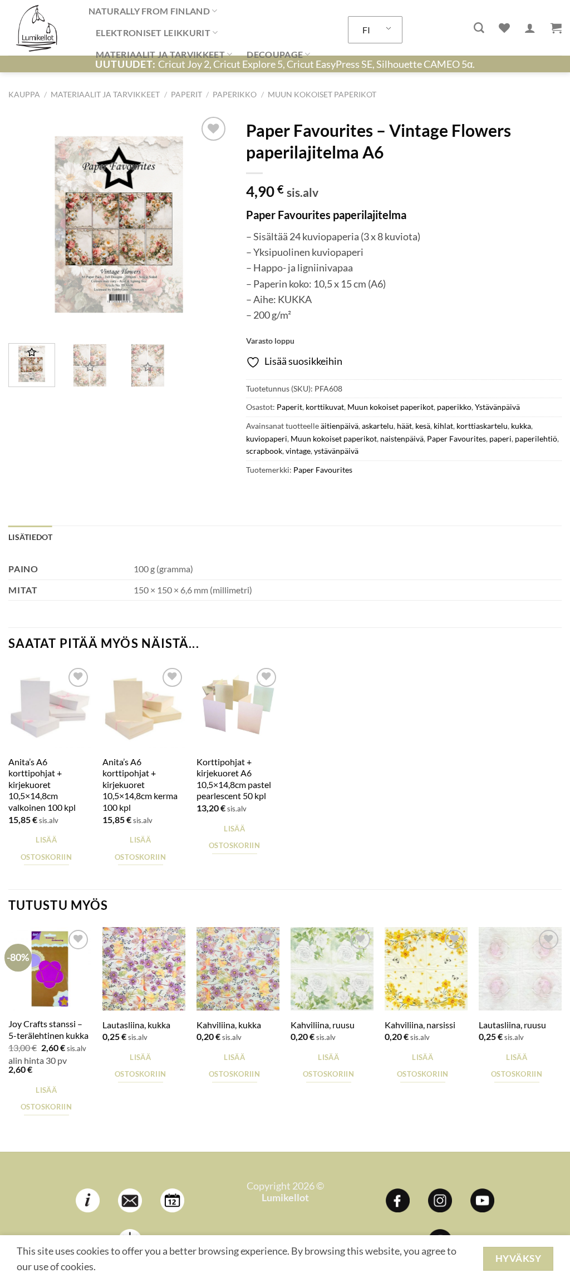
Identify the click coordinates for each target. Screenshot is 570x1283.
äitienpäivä (339, 425)
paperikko (235, 94)
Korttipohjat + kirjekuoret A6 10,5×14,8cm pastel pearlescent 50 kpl (233, 778)
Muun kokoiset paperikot (322, 94)
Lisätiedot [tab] (30, 537)
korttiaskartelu (482, 425)
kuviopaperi (266, 438)
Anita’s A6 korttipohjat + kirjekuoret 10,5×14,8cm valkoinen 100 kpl (42, 784)
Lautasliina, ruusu (512, 1024)
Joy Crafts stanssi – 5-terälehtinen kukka (48, 1029)
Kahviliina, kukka (228, 1024)
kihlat (443, 425)
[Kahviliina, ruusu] (332, 968)
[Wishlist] (504, 28)
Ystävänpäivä (497, 407)
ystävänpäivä (336, 450)
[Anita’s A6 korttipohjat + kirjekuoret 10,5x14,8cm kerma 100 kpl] (143, 706)
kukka (521, 425)
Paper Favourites (456, 438)
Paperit (186, 94)
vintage (298, 450)
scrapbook (264, 450)
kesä (422, 425)
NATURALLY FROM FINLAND (149, 11)
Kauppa (24, 94)
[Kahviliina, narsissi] (426, 968)
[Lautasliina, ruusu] (520, 968)
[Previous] (27, 224)
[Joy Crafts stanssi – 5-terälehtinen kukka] (49, 968)
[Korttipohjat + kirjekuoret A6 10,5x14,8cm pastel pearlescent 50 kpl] (237, 706)
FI (366, 29)
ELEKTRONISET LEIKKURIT (153, 32)
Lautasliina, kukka (136, 1024)
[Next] (211, 224)
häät (404, 425)
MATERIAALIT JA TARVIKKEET (160, 54)
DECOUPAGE (275, 54)
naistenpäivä (402, 438)
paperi (500, 438)
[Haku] (479, 28)
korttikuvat (325, 407)
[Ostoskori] (556, 28)
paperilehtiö (536, 438)
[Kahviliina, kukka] (237, 968)
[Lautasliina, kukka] (143, 968)
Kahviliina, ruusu (323, 1024)
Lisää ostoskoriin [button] (46, 848)
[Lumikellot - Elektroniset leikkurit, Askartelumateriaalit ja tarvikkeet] (40, 28)
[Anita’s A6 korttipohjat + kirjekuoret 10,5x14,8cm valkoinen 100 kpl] (49, 706)
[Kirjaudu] (529, 28)
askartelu (378, 425)
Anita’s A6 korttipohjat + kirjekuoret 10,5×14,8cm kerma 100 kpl (140, 784)
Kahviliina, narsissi (420, 1024)
